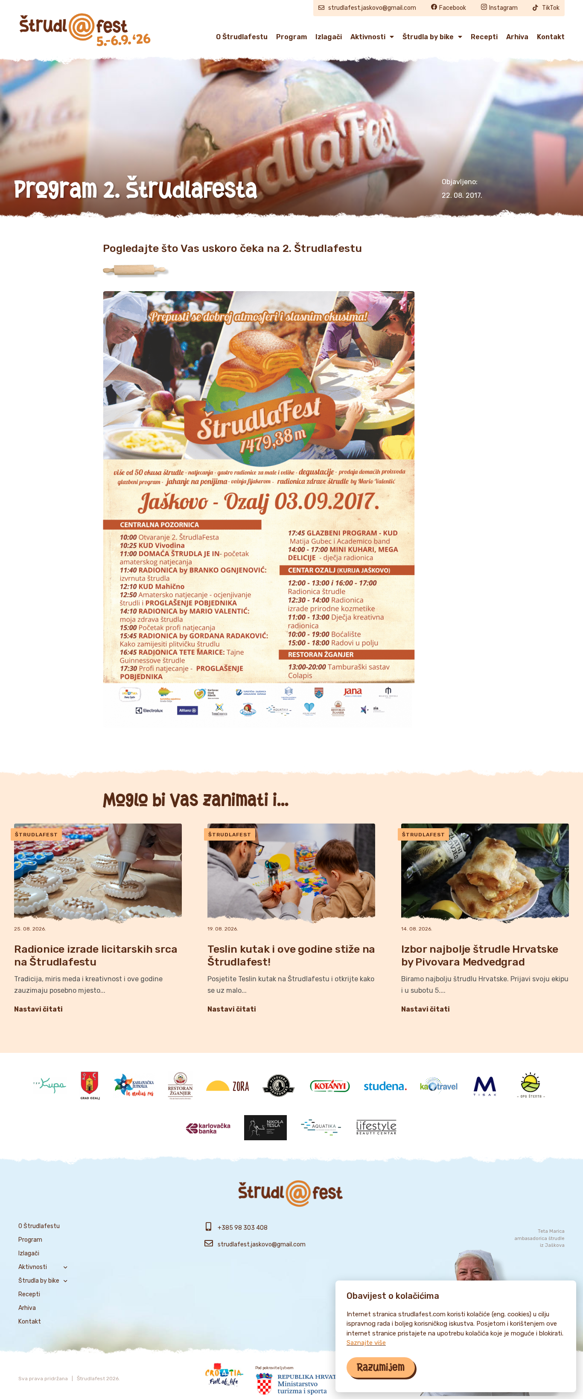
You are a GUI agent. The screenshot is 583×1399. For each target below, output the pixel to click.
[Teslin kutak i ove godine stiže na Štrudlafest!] (291, 874)
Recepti (484, 37)
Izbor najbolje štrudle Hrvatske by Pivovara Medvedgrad (479, 955)
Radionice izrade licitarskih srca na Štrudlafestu (95, 955)
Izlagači (328, 37)
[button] (381, 1367)
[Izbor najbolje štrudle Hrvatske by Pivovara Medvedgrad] (485, 874)
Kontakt (551, 37)
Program (291, 37)
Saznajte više (366, 1343)
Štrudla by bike (428, 37)
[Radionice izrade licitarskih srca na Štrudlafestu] (98, 874)
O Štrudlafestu (242, 37)
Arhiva (517, 37)
